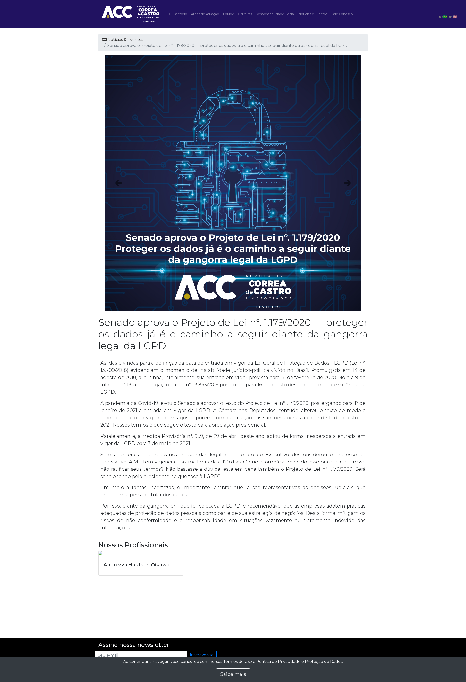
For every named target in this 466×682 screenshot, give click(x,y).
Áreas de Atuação (205, 14)
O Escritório (178, 14)
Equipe (228, 14)
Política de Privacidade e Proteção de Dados (299, 661)
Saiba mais (233, 674)
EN (450, 16)
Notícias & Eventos (125, 39)
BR (441, 16)
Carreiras (245, 14)
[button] (118, 183)
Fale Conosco (342, 14)
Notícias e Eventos (313, 14)
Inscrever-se (202, 655)
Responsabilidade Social (275, 14)
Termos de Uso (237, 661)
